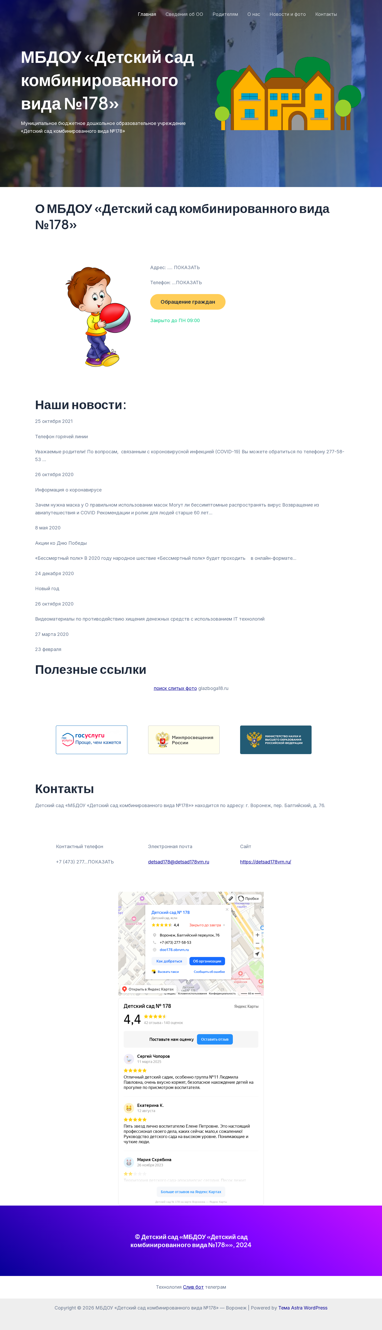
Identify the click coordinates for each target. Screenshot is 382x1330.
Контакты (326, 14)
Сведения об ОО (184, 14)
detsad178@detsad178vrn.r (177, 861)
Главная (147, 14)
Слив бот (193, 1287)
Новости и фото (287, 14)
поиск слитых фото (175, 688)
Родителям (225, 14)
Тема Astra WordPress (302, 1308)
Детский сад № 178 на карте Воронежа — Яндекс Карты (191, 1201)
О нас (253, 14)
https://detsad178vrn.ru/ (265, 861)
